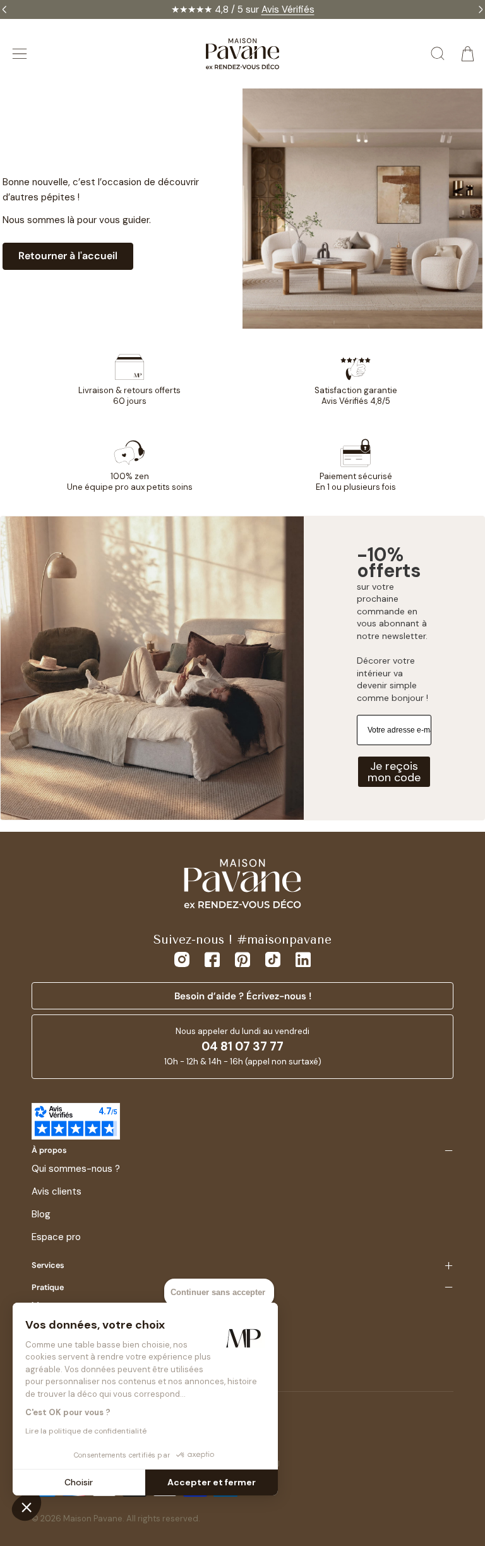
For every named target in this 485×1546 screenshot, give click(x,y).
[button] (26, 1507)
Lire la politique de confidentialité (86, 1431)
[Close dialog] (463, 668)
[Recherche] (438, 53)
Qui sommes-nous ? (76, 1168)
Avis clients (56, 1191)
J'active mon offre (357, 822)
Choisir (78, 1482)
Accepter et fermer (211, 1482)
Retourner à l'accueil (67, 255)
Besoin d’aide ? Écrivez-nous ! (242, 996)
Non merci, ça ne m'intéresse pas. (358, 850)
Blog (41, 1214)
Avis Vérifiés (287, 9)
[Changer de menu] (19, 53)
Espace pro (56, 1237)
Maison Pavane (93, 1518)
